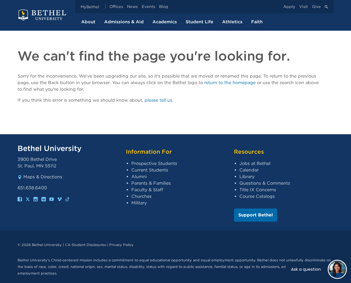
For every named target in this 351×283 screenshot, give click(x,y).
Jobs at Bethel (254, 163)
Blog (163, 6)
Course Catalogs (257, 196)
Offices (116, 6)
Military (139, 202)
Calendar (249, 170)
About (88, 21)
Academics (164, 21)
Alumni (139, 176)
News (132, 6)
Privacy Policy (121, 245)
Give (316, 6)
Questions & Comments (264, 183)
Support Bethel (255, 215)
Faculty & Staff (147, 189)
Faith (257, 21)
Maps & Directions (42, 176)
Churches (141, 196)
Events (148, 6)
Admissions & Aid (124, 21)
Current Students (149, 170)
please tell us (158, 100)
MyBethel (90, 6)
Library (246, 176)
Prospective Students (154, 163)
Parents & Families (151, 183)
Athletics (232, 21)
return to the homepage (230, 82)
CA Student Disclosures (85, 245)
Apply (289, 6)
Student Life (199, 21)
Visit (303, 6)
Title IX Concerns (257, 189)
